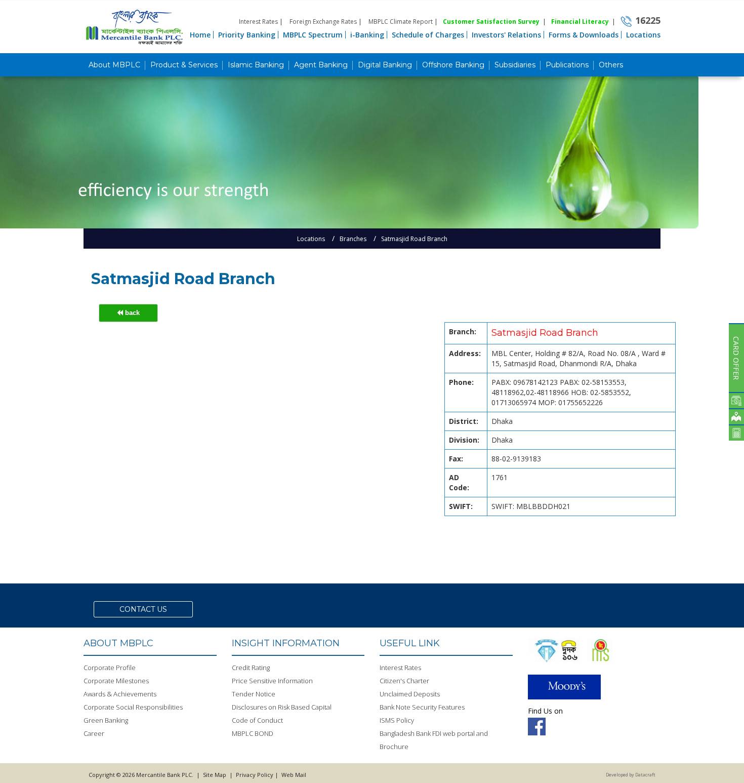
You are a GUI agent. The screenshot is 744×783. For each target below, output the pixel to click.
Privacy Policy (254, 774)
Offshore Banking (453, 64)
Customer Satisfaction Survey (491, 21)
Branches (353, 238)
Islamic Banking (256, 64)
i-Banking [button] (367, 35)
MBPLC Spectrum (313, 35)
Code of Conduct (257, 720)
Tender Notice (253, 693)
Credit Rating (251, 667)
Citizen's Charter (404, 680)
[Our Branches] (736, 416)
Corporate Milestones (116, 680)
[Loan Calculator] (736, 432)
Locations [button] (643, 35)
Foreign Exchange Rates (323, 21)
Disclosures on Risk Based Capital (282, 707)
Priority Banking (246, 35)
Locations (311, 238)
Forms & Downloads (583, 35)
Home (200, 35)
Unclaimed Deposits (410, 693)
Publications (567, 64)
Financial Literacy (580, 21)
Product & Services (184, 64)
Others (611, 64)
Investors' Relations (506, 35)
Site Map (214, 774)
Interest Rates (258, 21)
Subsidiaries (514, 64)
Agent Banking (321, 64)
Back (131, 313)
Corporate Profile (110, 667)
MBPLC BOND (252, 733)
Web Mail (293, 774)
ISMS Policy (397, 720)
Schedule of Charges (428, 35)
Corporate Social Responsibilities (133, 707)
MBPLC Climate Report (400, 21)
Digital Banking (385, 64)
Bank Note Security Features (422, 707)
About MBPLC (114, 64)
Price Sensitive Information (272, 680)
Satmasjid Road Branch (414, 238)
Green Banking (106, 720)
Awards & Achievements (120, 693)
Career (94, 733)
